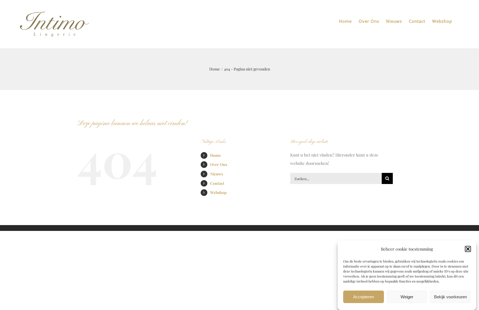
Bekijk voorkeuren (450, 296)
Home (215, 155)
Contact (217, 183)
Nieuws (216, 174)
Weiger (407, 296)
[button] (468, 249)
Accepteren (363, 296)
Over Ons (218, 164)
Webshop (218, 192)
